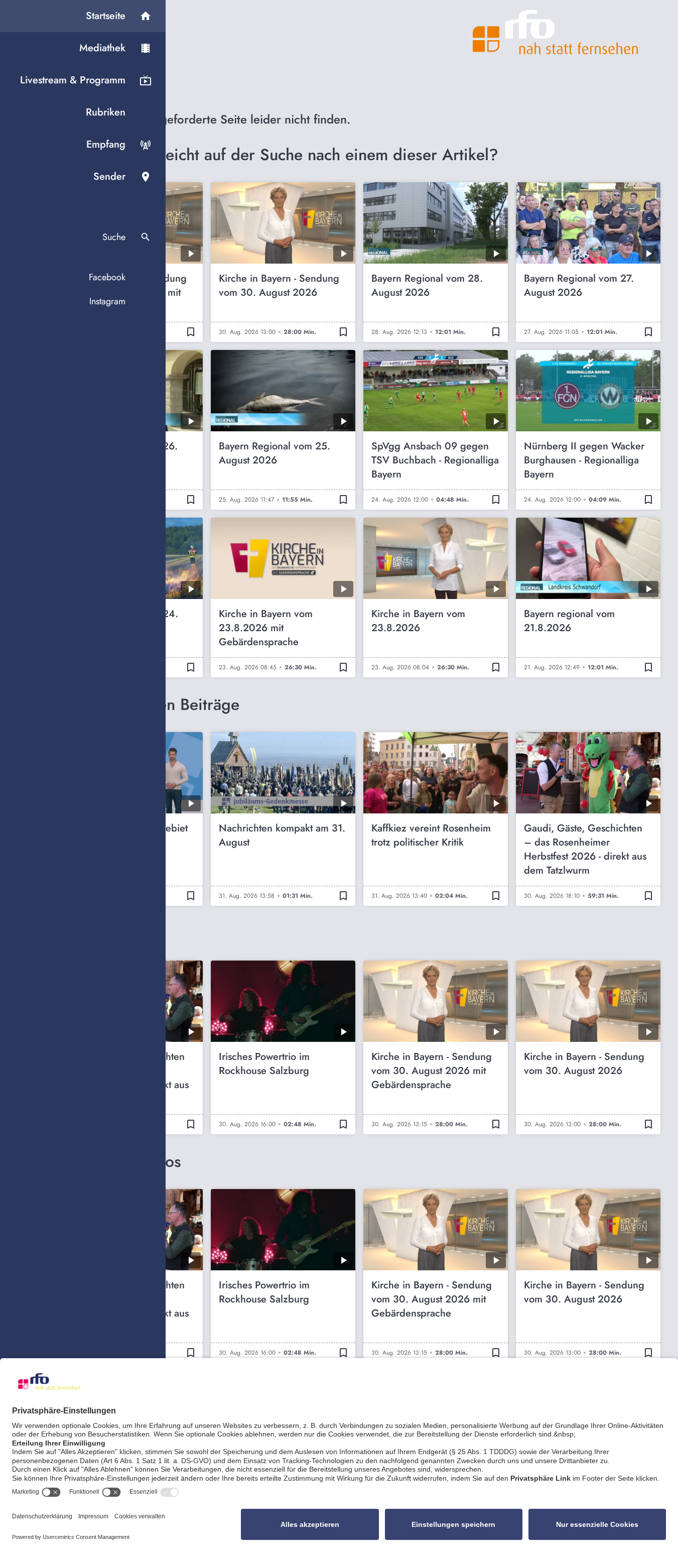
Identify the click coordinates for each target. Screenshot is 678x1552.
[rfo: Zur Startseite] (555, 32)
